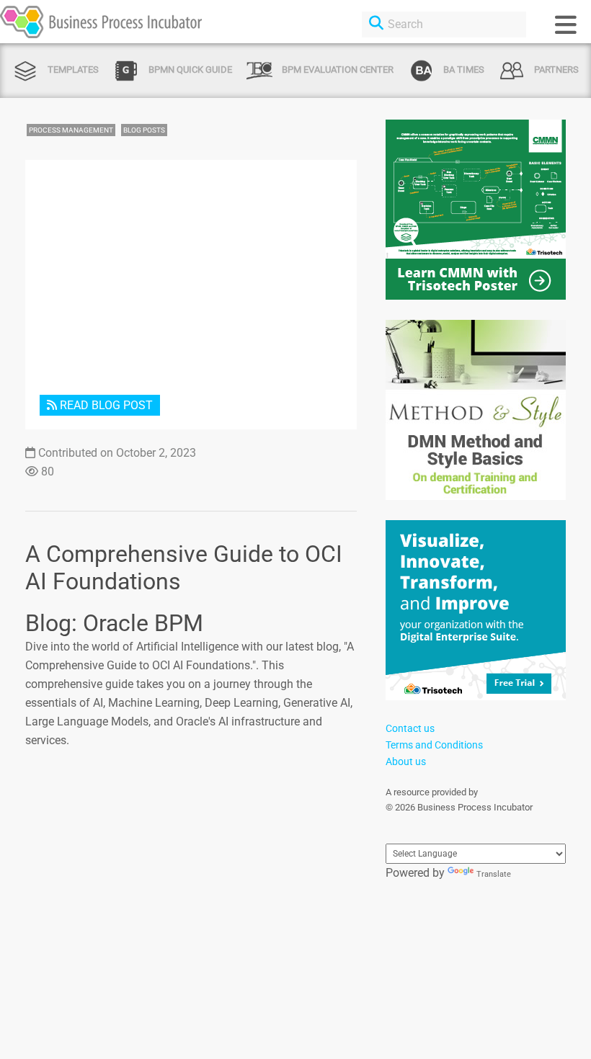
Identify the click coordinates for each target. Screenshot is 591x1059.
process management (71, 130)
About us (406, 761)
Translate (493, 874)
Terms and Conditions (434, 745)
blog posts (144, 130)
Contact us (410, 728)
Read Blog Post (105, 405)
